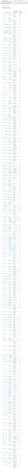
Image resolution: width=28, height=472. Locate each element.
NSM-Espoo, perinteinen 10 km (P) (10, 129)
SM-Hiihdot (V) (10, 205)
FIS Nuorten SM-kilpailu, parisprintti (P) (10, 318)
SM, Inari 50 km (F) (10, 186)
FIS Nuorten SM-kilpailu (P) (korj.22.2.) (10, 315)
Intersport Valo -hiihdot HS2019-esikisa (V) (10, 393)
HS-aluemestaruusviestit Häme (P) (10, 431)
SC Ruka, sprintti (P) (10, 105)
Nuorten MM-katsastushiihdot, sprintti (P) (10, 325)
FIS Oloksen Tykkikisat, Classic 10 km (10, 66)
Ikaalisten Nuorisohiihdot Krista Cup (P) (10, 379)
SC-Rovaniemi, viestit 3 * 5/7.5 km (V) (10, 25)
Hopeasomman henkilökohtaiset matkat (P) (10, 402)
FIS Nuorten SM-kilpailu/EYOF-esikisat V (10, 298)
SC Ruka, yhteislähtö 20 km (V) (10, 104)
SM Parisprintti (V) (10, 92)
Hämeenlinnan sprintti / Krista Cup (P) (10, 377)
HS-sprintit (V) (10, 373)
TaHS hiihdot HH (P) (10, 410)
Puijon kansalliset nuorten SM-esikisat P (10, 274)
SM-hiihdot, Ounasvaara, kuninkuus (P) (10, 245)
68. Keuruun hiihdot (10, 358)
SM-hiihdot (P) (10, 306)
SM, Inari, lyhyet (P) (10, 188)
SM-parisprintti (10, 208)
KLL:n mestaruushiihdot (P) (10, 416)
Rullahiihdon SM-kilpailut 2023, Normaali (10, 181)
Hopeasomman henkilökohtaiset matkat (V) (10, 423)
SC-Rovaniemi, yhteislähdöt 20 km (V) (10, 28)
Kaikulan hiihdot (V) (10, 459)
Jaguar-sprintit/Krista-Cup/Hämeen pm (10, 385)
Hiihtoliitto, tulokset (5, 5)
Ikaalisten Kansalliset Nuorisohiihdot (10, 409)
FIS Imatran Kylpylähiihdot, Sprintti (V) (10, 101)
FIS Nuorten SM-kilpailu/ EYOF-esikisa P (10, 303)
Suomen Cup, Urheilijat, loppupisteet (10, 18)
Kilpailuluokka (3, 1)
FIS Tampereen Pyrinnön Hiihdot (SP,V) (10, 154)
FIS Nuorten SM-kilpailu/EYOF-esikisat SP (10, 300)
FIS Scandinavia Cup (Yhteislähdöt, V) (10, 163)
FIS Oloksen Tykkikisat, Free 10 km (10, 63)
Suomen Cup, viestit (10, 231)
